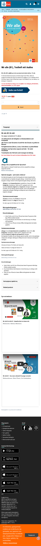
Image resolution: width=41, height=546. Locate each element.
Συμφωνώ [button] (31, 535)
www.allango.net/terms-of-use (12, 209)
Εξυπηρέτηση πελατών (8, 428)
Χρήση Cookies (6, 435)
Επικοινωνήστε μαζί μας (9, 439)
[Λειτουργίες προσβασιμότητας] (38, 538)
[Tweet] (4, 114)
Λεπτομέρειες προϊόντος (10, 281)
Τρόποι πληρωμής (7, 430)
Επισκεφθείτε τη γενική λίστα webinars (11, 410)
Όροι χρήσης (6, 433)
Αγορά (21, 107)
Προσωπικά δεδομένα (8, 437)
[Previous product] (38, 10)
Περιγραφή (6, 127)
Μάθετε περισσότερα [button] (10, 543)
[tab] (20, 127)
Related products (8, 287)
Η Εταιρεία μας (6, 426)
